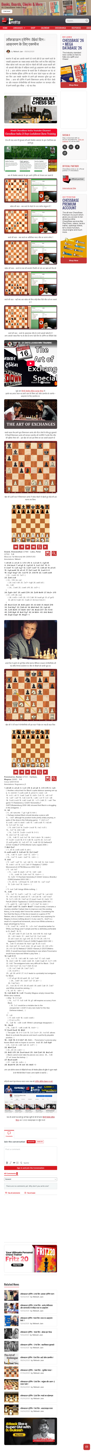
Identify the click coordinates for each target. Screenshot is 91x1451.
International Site (69, 188)
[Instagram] (64, 153)
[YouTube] (71, 147)
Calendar (45, 27)
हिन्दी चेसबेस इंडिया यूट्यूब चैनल (32, 391)
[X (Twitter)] (64, 147)
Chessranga (60, 27)
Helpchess (76, 27)
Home (5, 27)
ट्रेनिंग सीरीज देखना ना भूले (44, 1081)
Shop (33, 27)
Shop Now (73, 85)
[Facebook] (77, 147)
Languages (18, 27)
